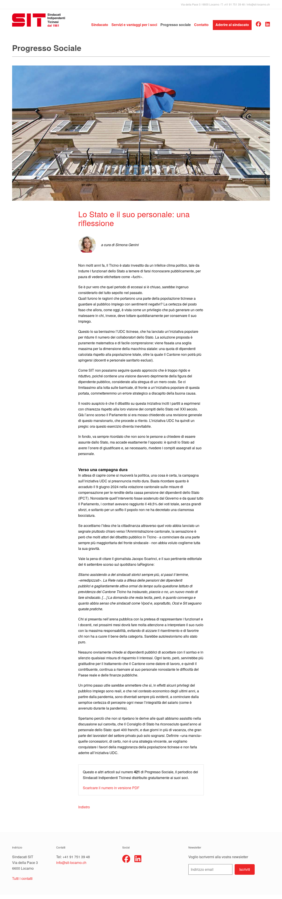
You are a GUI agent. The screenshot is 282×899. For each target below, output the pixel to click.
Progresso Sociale (46, 47)
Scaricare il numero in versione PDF (111, 787)
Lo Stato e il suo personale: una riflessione (134, 218)
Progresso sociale (175, 24)
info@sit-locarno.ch (258, 4)
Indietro (84, 806)
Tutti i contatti (22, 878)
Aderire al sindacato (232, 24)
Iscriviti (244, 869)
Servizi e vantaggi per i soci (134, 24)
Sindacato (99, 24)
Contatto (201, 24)
